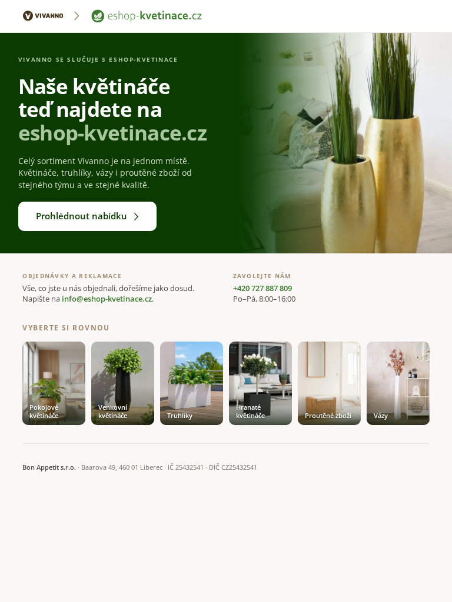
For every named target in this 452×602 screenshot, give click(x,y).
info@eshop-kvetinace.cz (107, 299)
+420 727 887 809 (262, 288)
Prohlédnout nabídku (81, 216)
